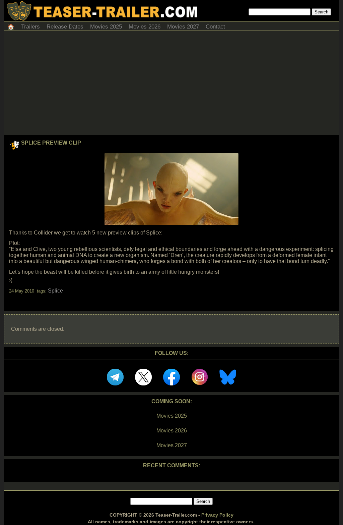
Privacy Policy (217, 515)
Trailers (30, 26)
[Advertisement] (171, 85)
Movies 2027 (183, 26)
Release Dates (65, 26)
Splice (55, 291)
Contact (215, 26)
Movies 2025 (106, 26)
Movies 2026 (144, 26)
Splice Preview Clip (51, 143)
